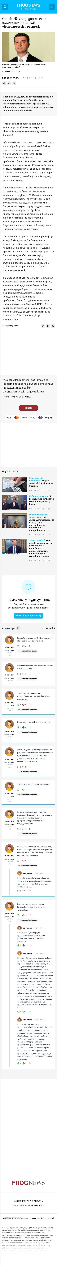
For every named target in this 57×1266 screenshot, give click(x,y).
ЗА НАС (17, 1201)
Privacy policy (47, 1218)
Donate (28, 408)
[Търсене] (5, 7)
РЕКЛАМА (38, 1201)
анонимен (9, 647)
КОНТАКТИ (27, 1201)
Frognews (13, 325)
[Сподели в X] (14, 83)
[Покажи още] (28, 1258)
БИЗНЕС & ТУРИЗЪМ (11, 78)
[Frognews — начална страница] (28, 1183)
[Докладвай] (30, 646)
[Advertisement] (28, 1124)
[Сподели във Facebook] (9, 83)
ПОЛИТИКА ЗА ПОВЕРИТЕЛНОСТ (28, 1205)
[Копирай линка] (4, 83)
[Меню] (52, 7)
